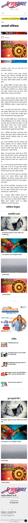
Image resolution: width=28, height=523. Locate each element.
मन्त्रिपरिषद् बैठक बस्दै (13, 343)
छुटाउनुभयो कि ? (14, 398)
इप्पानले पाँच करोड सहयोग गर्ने (15, 382)
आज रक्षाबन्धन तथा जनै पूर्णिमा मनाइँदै (12, 254)
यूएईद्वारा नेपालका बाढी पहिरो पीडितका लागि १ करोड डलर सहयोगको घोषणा (17, 373)
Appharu (16, 521)
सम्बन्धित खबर (14, 214)
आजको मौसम (5, 274)
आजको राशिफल (6, 294)
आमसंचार (7, 37)
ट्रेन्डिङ (14, 339)
